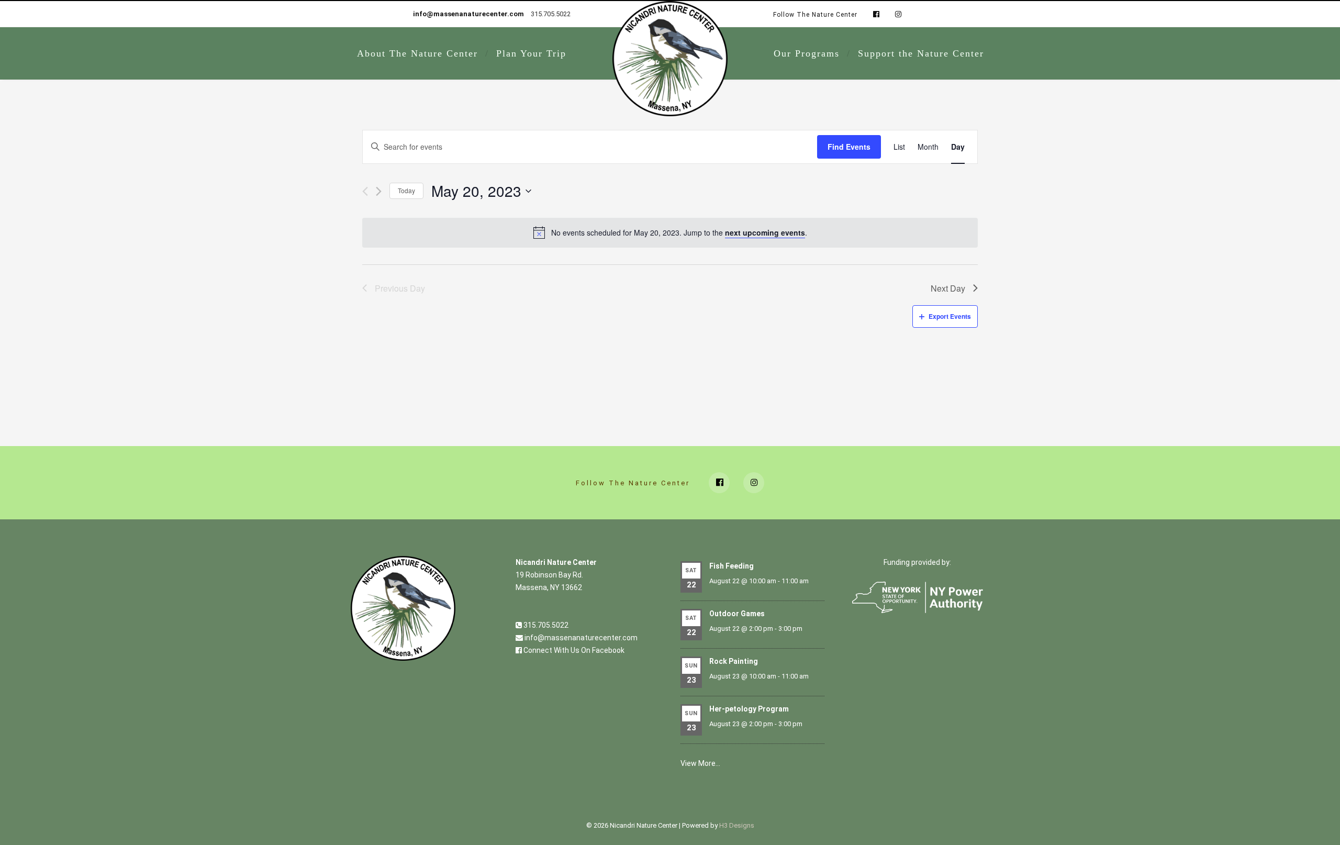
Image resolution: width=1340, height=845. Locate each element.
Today (406, 190)
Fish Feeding (731, 566)
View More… (700, 763)
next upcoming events (765, 232)
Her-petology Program (749, 709)
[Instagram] (895, 15)
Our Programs (807, 53)
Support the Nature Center (921, 53)
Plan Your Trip (531, 53)
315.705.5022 (545, 625)
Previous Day (400, 288)
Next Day (948, 288)
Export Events (950, 316)
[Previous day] (365, 191)
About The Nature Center (417, 53)
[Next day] (379, 191)
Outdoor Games (737, 613)
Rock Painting (733, 661)
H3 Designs (736, 825)
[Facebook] (876, 15)
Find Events (849, 146)
